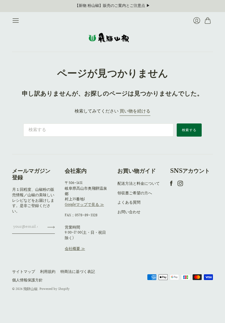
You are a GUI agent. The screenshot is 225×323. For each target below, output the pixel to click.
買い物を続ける (135, 111)
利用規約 (47, 272)
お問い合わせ (128, 212)
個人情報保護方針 (27, 280)
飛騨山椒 (30, 289)
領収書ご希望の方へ (134, 193)
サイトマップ (23, 272)
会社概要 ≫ (75, 249)
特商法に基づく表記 (77, 272)
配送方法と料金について (138, 184)
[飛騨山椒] (112, 38)
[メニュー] (15, 20)
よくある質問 (128, 203)
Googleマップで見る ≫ (84, 205)
